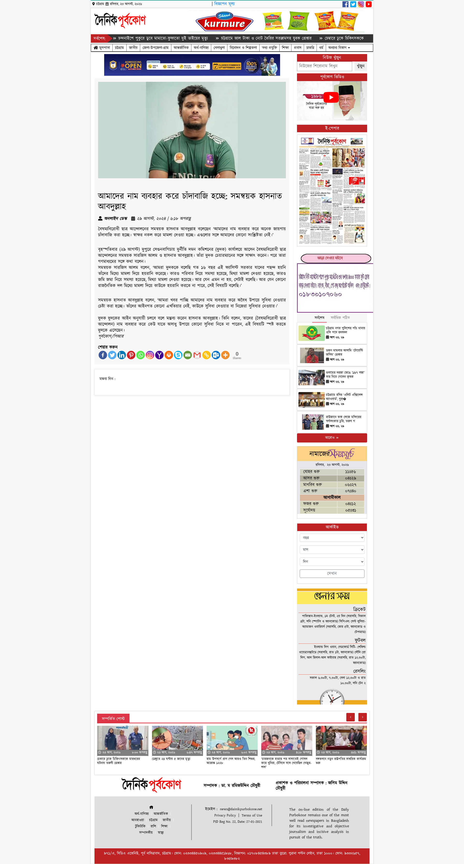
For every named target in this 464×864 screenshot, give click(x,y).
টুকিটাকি (140, 826)
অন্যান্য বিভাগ (338, 47)
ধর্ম (321, 47)
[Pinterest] (131, 355)
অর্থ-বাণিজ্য (201, 47)
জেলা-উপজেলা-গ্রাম (156, 47)
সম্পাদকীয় (146, 832)
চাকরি (310, 47)
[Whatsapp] (140, 355)
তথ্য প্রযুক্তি (269, 47)
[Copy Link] (206, 355)
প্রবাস (297, 47)
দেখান (332, 574)
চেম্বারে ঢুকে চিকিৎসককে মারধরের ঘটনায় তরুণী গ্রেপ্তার (344, 38)
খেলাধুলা (219, 47)
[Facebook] (103, 355)
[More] (225, 355)
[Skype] (178, 355)
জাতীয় (133, 47)
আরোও (330, 437)
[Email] (187, 355)
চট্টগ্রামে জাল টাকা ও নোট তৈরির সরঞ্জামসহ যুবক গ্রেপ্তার (241, 38)
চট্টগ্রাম (119, 47)
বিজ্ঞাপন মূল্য (224, 4)
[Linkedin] (121, 355)
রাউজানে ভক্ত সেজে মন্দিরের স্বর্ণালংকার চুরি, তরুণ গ (343, 419)
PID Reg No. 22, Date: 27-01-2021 (237, 821)
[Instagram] (150, 355)
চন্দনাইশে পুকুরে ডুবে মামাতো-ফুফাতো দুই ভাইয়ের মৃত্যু (137, 38)
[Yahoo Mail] (159, 355)
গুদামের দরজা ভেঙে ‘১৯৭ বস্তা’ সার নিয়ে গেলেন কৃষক (345, 374)
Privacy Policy (225, 815)
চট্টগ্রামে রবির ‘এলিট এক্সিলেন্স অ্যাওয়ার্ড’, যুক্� (344, 397)
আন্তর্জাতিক (181, 47)
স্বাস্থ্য (161, 832)
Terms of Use (252, 815)
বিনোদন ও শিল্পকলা (243, 47)
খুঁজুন (361, 66)
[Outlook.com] (216, 355)
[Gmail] (197, 355)
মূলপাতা (104, 47)
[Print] (169, 355)
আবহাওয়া (137, 820)
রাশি (153, 826)
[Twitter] (112, 355)
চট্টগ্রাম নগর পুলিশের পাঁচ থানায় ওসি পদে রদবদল (345, 330)
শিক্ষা (285, 47)
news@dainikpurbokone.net (241, 809)
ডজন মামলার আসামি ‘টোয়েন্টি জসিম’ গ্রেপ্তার (344, 352)
